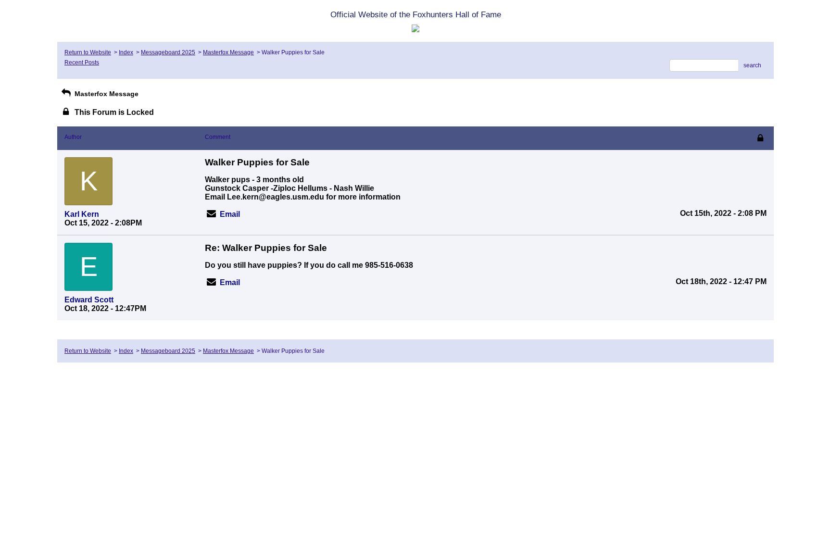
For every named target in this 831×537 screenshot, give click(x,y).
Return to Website (87, 52)
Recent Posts (81, 62)
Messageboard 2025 (168, 52)
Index (126, 52)
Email (230, 214)
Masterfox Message (228, 52)
